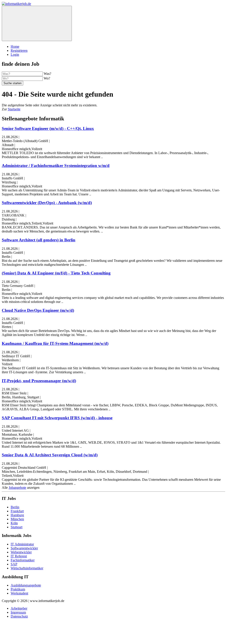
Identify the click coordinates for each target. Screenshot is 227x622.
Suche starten (13, 83)
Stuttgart (16, 527)
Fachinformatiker (23, 560)
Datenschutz (19, 616)
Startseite (14, 109)
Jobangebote (17, 487)
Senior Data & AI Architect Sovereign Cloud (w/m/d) (50, 455)
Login (15, 54)
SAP (14, 564)
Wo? (47, 78)
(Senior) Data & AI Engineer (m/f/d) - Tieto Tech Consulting (56, 273)
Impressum (18, 612)
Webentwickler (21, 552)
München (17, 519)
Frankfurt (17, 511)
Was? (47, 74)
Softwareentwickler (24, 548)
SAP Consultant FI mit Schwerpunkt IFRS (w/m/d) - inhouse (57, 417)
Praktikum (18, 589)
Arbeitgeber (19, 608)
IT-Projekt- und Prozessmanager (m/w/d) (39, 380)
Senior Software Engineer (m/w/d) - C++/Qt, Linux (48, 128)
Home (15, 46)
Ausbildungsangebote (26, 585)
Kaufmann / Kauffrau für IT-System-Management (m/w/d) (55, 343)
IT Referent (19, 556)
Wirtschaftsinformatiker (27, 568)
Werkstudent (19, 593)
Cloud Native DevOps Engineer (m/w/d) (38, 310)
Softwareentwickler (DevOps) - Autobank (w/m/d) (47, 202)
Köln (14, 523)
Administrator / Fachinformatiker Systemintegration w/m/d (56, 165)
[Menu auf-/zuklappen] (37, 23)
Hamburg (17, 515)
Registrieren (19, 50)
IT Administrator (22, 544)
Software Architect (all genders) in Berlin (38, 240)
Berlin (15, 507)
